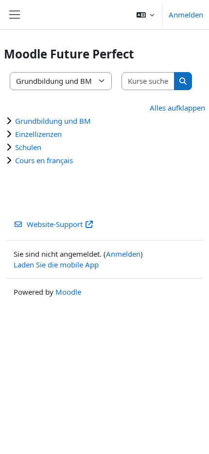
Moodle (68, 292)
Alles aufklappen (177, 108)
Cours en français (44, 160)
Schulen (28, 147)
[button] (145, 14)
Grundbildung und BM (53, 121)
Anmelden (186, 14)
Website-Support (55, 224)
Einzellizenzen (38, 134)
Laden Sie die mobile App (56, 264)
